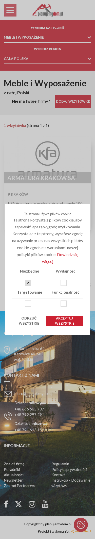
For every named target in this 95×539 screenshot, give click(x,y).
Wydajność (65, 271)
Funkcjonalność (65, 292)
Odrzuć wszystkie (29, 320)
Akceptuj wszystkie (64, 320)
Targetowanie (29, 292)
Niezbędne (29, 271)
